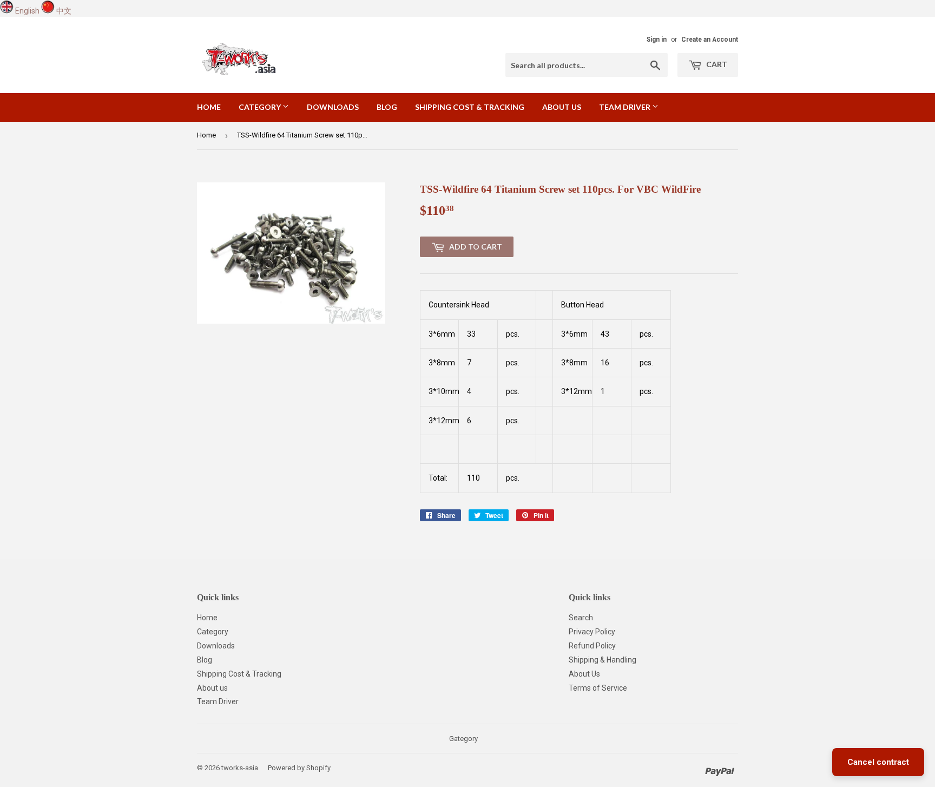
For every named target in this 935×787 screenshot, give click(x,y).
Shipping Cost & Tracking (469, 107)
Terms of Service (598, 688)
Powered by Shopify (299, 768)
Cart (715, 64)
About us (561, 107)
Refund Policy (592, 645)
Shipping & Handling (602, 659)
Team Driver (625, 107)
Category (260, 107)
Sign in (657, 39)
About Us (584, 674)
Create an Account (709, 39)
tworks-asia (239, 768)
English (27, 10)
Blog (387, 107)
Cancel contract (878, 762)
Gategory (463, 738)
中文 (63, 10)
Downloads (333, 107)
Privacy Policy (592, 631)
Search (581, 617)
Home (209, 107)
